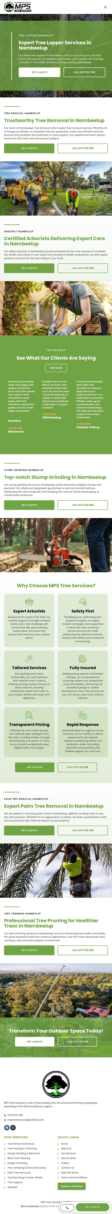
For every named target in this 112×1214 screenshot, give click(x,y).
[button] (105, 7)
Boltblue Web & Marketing (55, 1206)
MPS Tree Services (51, 1202)
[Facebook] (7, 1127)
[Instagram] (13, 1127)
